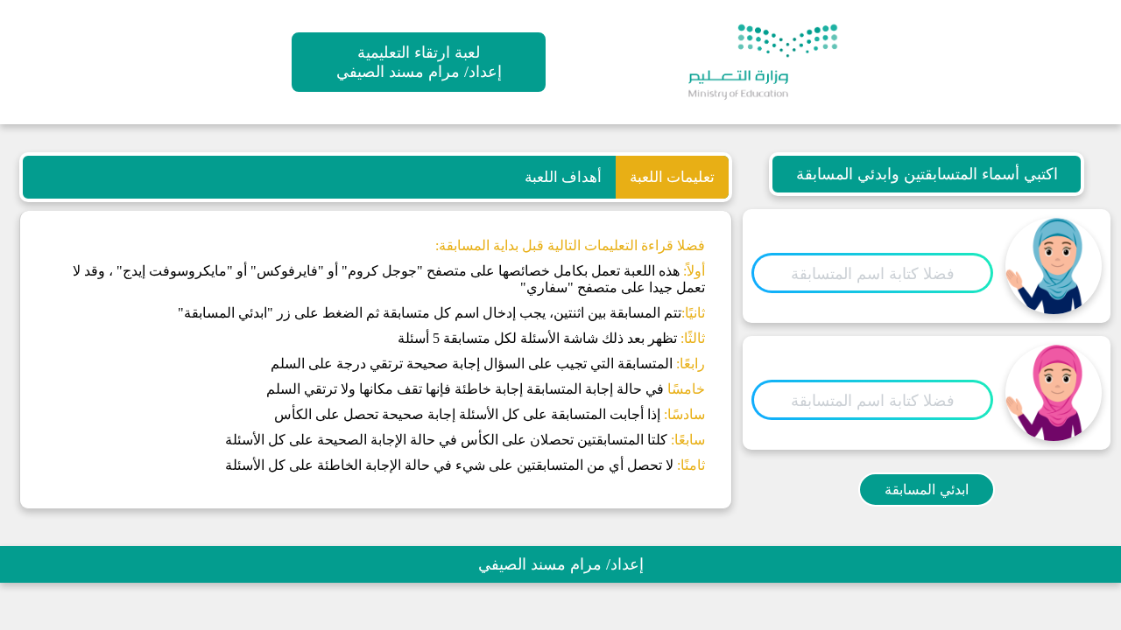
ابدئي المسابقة (927, 489)
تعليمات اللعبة (672, 177)
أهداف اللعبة (563, 177)
